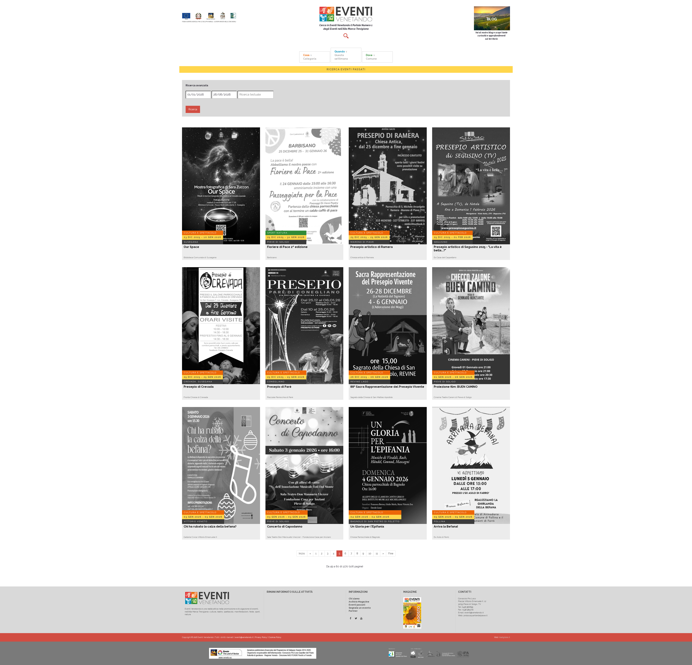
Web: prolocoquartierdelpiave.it (472, 615)
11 (377, 553)
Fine (390, 553)
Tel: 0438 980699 (465, 607)
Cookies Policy (275, 637)
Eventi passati (357, 605)
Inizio (302, 553)
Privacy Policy (261, 637)
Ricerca (192, 109)
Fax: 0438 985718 (465, 610)
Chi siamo (354, 598)
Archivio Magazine (359, 601)
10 (370, 553)
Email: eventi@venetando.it (471, 612)
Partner (353, 611)
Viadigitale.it (504, 637)
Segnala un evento (360, 608)
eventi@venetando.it (244, 637)
